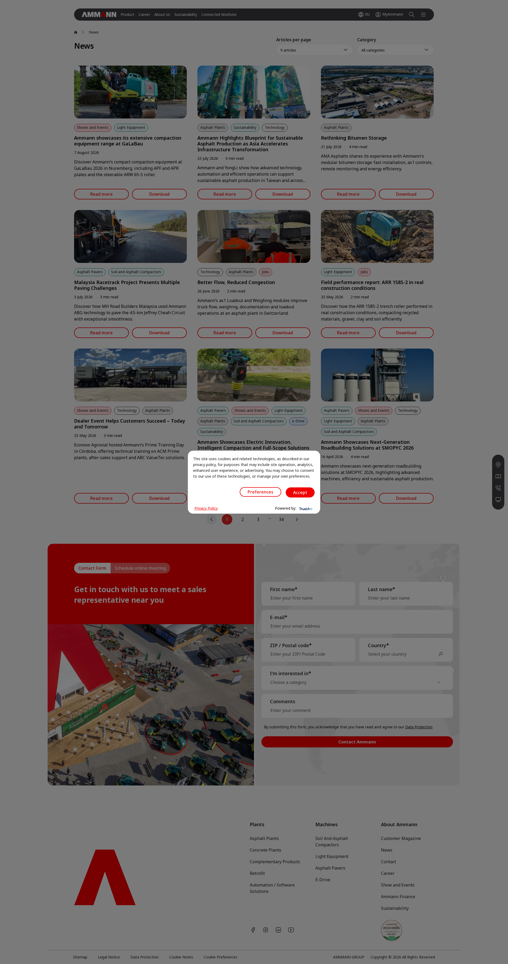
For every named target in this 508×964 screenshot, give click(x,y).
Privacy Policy (206, 508)
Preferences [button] (260, 492)
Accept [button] (300, 492)
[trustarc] (305, 508)
